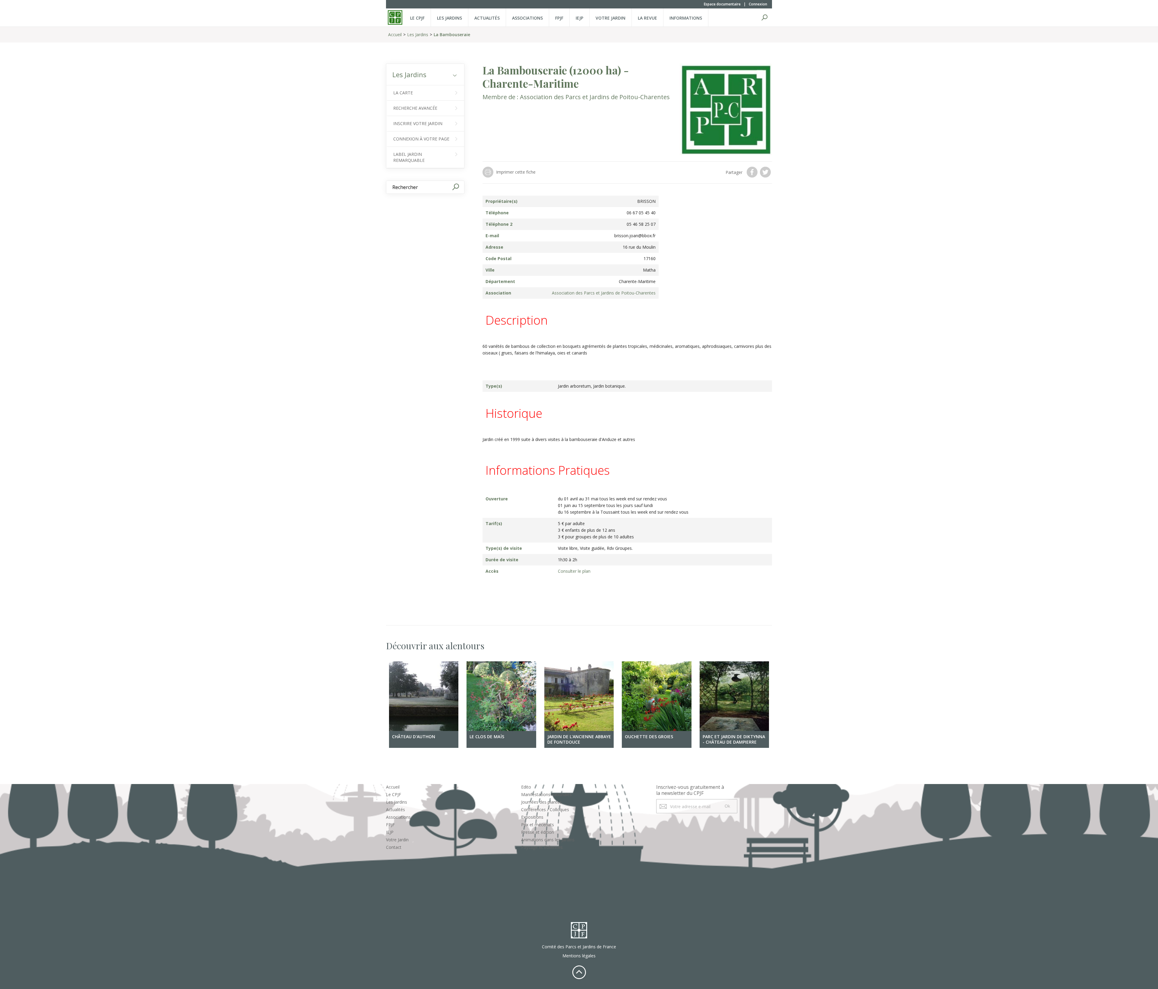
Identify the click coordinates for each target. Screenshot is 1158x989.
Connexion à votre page (421, 139)
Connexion (758, 4)
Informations (685, 18)
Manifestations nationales (546, 794)
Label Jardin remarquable (409, 157)
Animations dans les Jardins (547, 840)
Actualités (487, 18)
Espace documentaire (722, 4)
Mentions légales (579, 956)
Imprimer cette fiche (516, 172)
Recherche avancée (415, 108)
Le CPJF (417, 18)
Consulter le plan (574, 571)
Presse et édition (537, 832)
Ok (727, 806)
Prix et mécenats (537, 824)
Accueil (395, 34)
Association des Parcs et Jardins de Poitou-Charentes (595, 97)
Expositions (532, 817)
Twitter (766, 172)
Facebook (753, 172)
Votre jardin (610, 18)
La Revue (647, 18)
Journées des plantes (541, 802)
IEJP (579, 18)
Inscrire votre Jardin (417, 123)
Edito (526, 787)
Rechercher (764, 17)
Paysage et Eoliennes (542, 847)
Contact (393, 847)
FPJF (559, 18)
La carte (403, 93)
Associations (527, 18)
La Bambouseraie (452, 34)
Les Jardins (449, 18)
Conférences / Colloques (545, 809)
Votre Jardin (397, 840)
